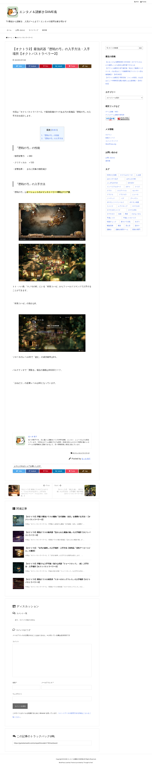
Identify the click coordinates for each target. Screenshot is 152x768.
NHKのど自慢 (112, 175)
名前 (15, 682)
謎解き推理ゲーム (122, 229)
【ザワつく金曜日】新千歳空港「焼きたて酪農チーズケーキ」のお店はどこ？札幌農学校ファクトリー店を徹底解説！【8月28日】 (124, 71)
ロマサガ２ (111, 214)
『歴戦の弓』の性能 (50, 135)
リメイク (110, 206)
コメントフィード (111, 141)
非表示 (54, 130)
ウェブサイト (17, 694)
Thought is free (88, 762)
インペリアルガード (114, 187)
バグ (122, 198)
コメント (16, 641)
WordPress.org (110, 144)
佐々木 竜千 (86, 459)
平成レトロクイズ (129, 218)
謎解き (109, 229)
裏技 (119, 225)
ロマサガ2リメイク (113, 210)
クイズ (137, 187)
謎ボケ (137, 225)
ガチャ (128, 187)
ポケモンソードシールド (115, 202)
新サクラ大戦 (125, 222)
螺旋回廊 (110, 225)
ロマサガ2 (135, 206)
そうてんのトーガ (126, 175)
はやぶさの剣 (131, 179)
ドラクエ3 (122, 194)
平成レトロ (111, 218)
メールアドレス (47, 682)
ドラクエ (110, 194)
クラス (109, 190)
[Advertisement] (52, 91)
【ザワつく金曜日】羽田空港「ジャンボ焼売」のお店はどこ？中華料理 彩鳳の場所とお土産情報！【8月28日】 (124, 81)
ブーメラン (134, 198)
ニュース (135, 194)
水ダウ (137, 222)
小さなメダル (136, 214)
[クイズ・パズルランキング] (123, 118)
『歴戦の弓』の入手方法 (52, 138)
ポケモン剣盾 (134, 202)
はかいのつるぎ (112, 179)
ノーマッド (111, 198)
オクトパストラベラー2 (24, 37)
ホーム (10, 37)
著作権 (107, 161)
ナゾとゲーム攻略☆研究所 (114, 115)
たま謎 (138, 175)
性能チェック (111, 222)
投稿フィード (110, 138)
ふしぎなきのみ (112, 183)
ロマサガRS (132, 210)
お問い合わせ (110, 158)
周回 (126, 214)
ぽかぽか (131, 183)
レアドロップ (122, 206)
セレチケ (135, 190)
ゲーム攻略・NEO (111, 112)
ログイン (108, 135)
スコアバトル (122, 190)
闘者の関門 (136, 229)
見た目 (128, 225)
